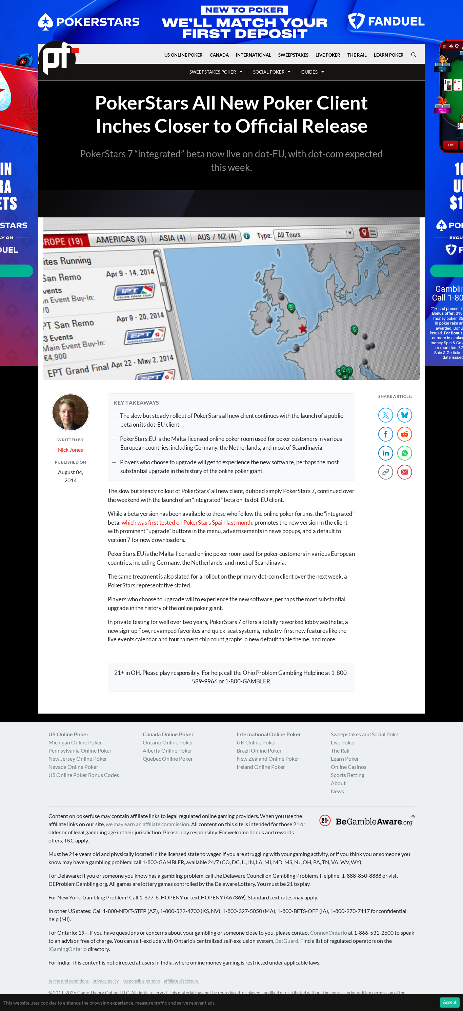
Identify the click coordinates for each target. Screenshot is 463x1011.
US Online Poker (183, 55)
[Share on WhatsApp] (404, 453)
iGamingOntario (67, 949)
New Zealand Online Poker (268, 758)
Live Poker (328, 55)
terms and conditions (68, 981)
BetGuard (286, 940)
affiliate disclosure (181, 981)
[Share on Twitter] (385, 415)
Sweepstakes (293, 55)
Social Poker (268, 72)
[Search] (413, 54)
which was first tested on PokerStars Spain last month (187, 522)
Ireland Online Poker (261, 766)
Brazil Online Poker (259, 750)
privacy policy (106, 981)
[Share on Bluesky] (404, 415)
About (338, 783)
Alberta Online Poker (167, 750)
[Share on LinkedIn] (385, 453)
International (253, 55)
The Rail (357, 55)
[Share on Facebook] (385, 434)
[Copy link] (385, 472)
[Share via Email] (404, 472)
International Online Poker (269, 734)
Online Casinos (348, 766)
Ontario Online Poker (168, 742)
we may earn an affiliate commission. (148, 824)
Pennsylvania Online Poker (80, 750)
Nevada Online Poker (73, 766)
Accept (450, 1002)
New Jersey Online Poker (77, 758)
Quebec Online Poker (168, 758)
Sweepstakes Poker (212, 72)
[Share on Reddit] (404, 434)
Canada (219, 55)
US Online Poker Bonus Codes (83, 775)
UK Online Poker (256, 742)
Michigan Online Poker (75, 742)
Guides (309, 72)
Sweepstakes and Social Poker (365, 734)
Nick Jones (70, 449)
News (337, 791)
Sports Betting (347, 775)
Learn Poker (389, 55)
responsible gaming (141, 981)
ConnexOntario (328, 932)
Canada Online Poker (168, 734)
